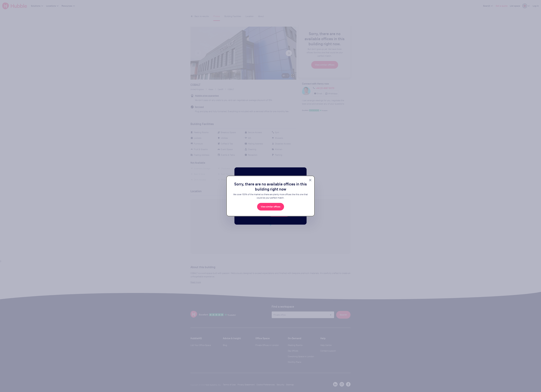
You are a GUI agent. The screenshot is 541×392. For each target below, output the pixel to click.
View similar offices (270, 206)
